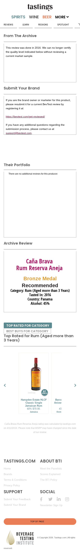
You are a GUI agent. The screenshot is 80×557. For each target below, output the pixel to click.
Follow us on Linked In (61, 499)
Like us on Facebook (44, 499)
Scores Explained (50, 474)
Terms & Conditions (15, 479)
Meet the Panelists (51, 468)
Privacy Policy (12, 485)
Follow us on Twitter (52, 499)
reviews (8, 24)
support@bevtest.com (19, 133)
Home (7, 468)
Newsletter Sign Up (51, 505)
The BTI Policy (48, 479)
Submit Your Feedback (17, 499)
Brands (8, 474)
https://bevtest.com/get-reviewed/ (25, 116)
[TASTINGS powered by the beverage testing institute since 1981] (40, 7)
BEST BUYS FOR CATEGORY (27, 331)
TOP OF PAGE (37, 521)
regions (43, 24)
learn (26, 24)
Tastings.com (60, 537)
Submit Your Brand (15, 504)
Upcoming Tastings (69, 499)
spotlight (63, 24)
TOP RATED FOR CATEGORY (27, 325)
